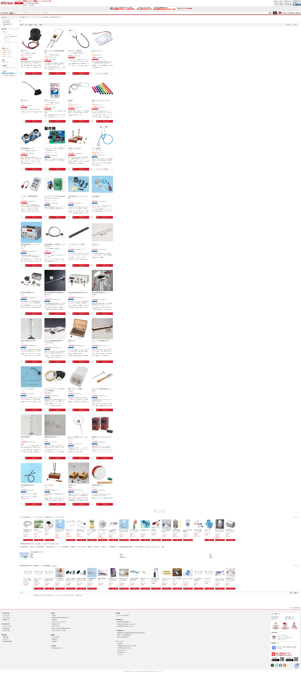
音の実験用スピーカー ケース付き (78, 197)
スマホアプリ (6, 639)
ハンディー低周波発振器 (29, 196)
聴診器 (70, 100)
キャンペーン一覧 (7, 626)
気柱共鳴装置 (25, 437)
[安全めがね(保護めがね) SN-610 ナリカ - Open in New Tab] (134, 573)
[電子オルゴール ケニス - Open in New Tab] (70, 524)
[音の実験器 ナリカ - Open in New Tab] (156, 524)
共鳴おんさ (72, 485)
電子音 (121, 554)
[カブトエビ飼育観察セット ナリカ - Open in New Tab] (177, 573)
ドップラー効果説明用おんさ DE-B (101, 390)
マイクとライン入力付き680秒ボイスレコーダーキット (54, 197)
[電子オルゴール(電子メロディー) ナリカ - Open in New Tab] (60, 524)
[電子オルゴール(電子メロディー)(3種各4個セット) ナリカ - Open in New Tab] (124, 524)
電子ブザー (24, 51)
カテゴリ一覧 (6, 615)
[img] (7, 3)
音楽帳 (31, 557)
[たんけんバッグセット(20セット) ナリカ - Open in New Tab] (166, 573)
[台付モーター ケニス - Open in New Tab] (209, 524)
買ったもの (291, 12)
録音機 (31, 554)
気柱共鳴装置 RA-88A (28, 341)
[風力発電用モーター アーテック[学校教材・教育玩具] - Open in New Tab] (230, 524)
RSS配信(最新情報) (7, 641)
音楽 (210, 555)
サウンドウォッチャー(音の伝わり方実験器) (54, 390)
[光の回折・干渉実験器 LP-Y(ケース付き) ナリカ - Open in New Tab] (81, 573)
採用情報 (53, 634)
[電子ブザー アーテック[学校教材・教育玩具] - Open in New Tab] (38, 524)
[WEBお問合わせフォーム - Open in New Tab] (276, 3)
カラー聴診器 (96, 148)
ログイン (19, 3)
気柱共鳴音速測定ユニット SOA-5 (101, 293)
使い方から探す (6, 630)
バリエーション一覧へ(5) (102, 169)
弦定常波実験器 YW (27, 292)
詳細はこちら (79, 595)
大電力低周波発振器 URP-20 (77, 292)
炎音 (31, 555)
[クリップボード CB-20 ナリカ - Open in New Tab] (188, 573)
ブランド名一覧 (6, 617)
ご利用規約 (119, 643)
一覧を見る (54, 565)
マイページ (17, 5)
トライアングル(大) (27, 389)
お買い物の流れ (275, 616)
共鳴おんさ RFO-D (74, 148)
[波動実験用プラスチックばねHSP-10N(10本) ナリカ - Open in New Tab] (28, 524)
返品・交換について (289, 618)
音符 (210, 554)
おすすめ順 (293, 24)
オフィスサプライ (35, 17)
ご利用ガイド (277, 613)
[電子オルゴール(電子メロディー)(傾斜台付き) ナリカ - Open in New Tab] (220, 524)
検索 (275, 12)
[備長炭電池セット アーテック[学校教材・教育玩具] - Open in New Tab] (81, 524)
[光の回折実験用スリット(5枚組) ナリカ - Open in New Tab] (92, 573)
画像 (32, 24)
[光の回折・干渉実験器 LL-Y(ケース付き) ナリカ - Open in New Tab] (70, 573)
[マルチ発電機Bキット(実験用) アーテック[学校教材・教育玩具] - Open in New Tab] (113, 524)
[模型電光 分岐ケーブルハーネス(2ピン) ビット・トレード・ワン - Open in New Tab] (230, 573)
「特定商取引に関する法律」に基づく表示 (126, 645)
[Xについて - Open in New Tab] (272, 666)
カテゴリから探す (4, 12)
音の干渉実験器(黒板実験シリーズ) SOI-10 (54, 341)
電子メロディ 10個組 (75, 389)
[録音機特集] (24, 560)
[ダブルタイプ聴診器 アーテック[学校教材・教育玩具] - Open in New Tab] (92, 524)
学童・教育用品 (44, 17)
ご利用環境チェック (121, 652)
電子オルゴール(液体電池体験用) (54, 52)
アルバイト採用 (55, 637)
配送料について (275, 618)
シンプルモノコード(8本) (76, 244)
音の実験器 (95, 196)
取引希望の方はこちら (57, 647)
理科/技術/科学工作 (54, 17)
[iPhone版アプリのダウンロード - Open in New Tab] (278, 659)
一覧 (37, 24)
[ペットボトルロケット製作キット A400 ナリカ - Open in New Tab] (220, 573)
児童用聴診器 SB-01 (27, 485)
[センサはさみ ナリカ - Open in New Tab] (209, 573)
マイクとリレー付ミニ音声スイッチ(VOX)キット (54, 149)
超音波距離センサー (27, 148)
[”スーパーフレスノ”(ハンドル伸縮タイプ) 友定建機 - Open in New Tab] (28, 573)
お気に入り (298, 12)
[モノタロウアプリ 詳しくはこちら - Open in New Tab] (285, 654)
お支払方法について (289, 616)
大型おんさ (95, 244)
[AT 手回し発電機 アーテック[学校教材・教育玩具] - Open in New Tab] (198, 524)
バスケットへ (35, 73)
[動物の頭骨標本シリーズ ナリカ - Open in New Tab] (102, 573)
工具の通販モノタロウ (25, 17)
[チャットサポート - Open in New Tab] (281, 3)
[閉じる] (62, 23)
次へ (162, 510)
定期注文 (25, 5)
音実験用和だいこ (98, 485)
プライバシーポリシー (122, 650)
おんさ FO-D (48, 485)
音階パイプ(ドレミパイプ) (100, 100)
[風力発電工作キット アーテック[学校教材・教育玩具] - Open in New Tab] (134, 524)
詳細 (270, 12)
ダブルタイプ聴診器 (75, 51)
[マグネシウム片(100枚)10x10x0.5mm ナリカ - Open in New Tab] (49, 573)
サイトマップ (120, 654)
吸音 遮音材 (122, 557)
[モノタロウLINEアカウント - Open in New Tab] (276, 666)
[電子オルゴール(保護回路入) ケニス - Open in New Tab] (188, 524)
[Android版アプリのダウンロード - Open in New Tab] (292, 659)
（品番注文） (11, 12)
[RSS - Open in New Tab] (284, 666)
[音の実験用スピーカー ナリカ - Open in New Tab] (145, 524)
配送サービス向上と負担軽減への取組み (61, 628)
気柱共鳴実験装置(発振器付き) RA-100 (54, 293)
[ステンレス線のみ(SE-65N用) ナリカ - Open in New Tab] (198, 573)
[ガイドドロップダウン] (289, 4)
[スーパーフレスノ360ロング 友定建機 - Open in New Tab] (38, 573)
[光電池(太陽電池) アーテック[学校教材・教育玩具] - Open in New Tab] (177, 524)
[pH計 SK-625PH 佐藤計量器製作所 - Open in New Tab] (156, 573)
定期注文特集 (6, 628)
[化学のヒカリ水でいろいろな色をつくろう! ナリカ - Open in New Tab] (113, 573)
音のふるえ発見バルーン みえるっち (78, 438)
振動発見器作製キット (51, 437)
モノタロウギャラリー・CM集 (59, 630)
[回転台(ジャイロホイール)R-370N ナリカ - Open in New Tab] (124, 573)
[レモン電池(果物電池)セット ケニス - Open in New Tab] (166, 524)
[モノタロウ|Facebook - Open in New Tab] (280, 666)
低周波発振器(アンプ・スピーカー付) (31, 245)
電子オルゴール (97, 51)
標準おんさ (72, 341)
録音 (121, 555)
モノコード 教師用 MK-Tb (100, 341)
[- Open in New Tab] (275, 626)
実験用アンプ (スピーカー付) (101, 437)
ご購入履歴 (31, 5)
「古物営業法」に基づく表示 (123, 647)
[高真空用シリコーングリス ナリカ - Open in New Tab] (145, 573)
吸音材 (211, 557)
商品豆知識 (5, 637)
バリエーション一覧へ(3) (102, 73)
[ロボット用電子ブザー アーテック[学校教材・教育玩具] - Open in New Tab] (102, 524)
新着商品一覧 (6, 619)
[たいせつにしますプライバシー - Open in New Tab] (296, 665)
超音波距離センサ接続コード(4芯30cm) (54, 245)
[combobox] (146, 13)
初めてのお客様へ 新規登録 (32, 3)
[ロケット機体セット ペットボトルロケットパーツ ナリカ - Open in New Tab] (60, 573)
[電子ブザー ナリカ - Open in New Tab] (49, 524)
